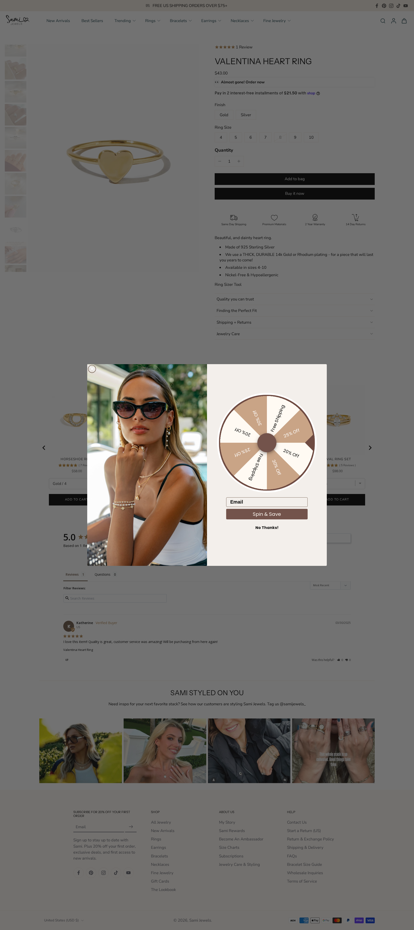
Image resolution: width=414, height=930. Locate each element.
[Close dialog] (92, 369)
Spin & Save (267, 514)
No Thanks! (267, 527)
